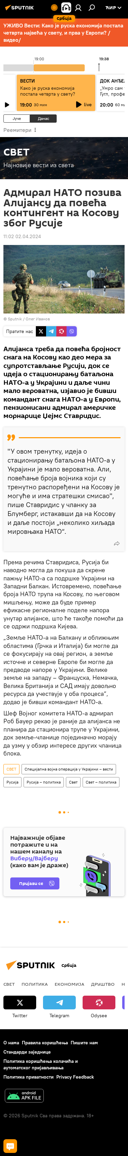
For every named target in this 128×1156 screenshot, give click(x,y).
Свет (73, 782)
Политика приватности (28, 1077)
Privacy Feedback (75, 1077)
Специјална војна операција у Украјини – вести (69, 769)
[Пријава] (78, 7)
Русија (12, 782)
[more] (117, 543)
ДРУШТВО (103, 984)
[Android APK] (24, 1096)
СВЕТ (11, 769)
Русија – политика (44, 782)
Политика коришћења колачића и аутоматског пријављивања (40, 1064)
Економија (69, 984)
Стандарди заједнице (27, 1052)
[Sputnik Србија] (20, 10)
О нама (11, 1043)
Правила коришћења (45, 1043)
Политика (35, 984)
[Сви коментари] (10, 1146)
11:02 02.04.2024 (22, 236)
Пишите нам (84, 1043)
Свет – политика (101, 782)
